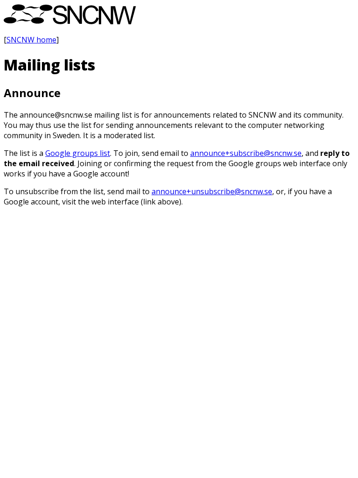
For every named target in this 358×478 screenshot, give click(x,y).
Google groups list (77, 153)
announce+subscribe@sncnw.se (246, 153)
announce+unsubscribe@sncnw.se (211, 191)
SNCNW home (31, 40)
